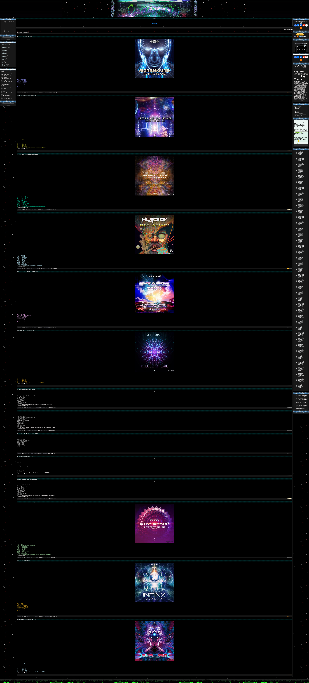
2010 (295, 74)
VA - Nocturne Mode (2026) (301, 395)
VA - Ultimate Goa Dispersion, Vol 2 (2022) (26, 389)
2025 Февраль (301, 367)
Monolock (299, 92)
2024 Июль (300, 358)
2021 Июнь (300, 314)
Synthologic (296, 97)
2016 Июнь (300, 241)
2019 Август (300, 287)
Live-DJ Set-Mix (5, 65)
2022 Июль (300, 329)
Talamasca (296, 99)
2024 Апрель (300, 355)
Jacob (302, 92)
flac (303, 65)
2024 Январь (300, 351)
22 (301, 49)
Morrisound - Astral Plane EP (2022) (24, 36)
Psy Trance (299, 78)
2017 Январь (300, 250)
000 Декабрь (300, 151)
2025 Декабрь (301, 379)
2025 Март (300, 368)
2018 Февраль (301, 265)
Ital (300, 96)
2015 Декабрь (301, 234)
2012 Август (300, 186)
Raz (306, 94)
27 (297, 50)
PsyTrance (299, 65)
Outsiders (301, 99)
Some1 (303, 96)
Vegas (295, 96)
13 (297, 47)
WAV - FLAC (4, 64)
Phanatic (303, 97)
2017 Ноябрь (300, 262)
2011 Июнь (300, 169)
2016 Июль (300, 242)
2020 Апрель (300, 297)
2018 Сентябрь (301, 274)
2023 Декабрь (301, 350)
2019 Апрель (300, 282)
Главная (18, 32)
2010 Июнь (300, 154)
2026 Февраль (301, 381)
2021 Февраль (301, 309)
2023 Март (300, 339)
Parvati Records (297, 84)
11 (306, 46)
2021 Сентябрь (301, 317)
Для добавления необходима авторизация (301, 145)
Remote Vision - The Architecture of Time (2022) (27, 433)
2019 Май (300, 283)
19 (295, 49)
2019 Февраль (301, 280)
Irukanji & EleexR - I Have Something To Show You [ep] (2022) (30, 410)
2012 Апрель (300, 181)
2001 (303, 66)
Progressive (299, 71)
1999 (299, 69)
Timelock (300, 94)
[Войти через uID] (295, 25)
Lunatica (295, 98)
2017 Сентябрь (301, 259)
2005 (295, 67)
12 (295, 47)
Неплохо (298, 109)
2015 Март (300, 223)
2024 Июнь (300, 357)
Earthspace (296, 94)
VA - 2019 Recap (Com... (6, 89)
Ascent (295, 92)
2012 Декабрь (301, 190)
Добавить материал (288, 29)
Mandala (295, 100)
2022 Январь (300, 322)
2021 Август (300, 316)
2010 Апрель (300, 152)
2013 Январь (300, 192)
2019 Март (300, 281)
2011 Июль (300, 170)
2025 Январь (300, 365)
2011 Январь (300, 163)
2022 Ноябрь (300, 334)
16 (302, 47)
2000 (303, 74)
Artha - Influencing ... (5, 78)
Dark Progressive (304, 83)
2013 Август (300, 200)
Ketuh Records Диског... (6, 98)
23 (302, 49)
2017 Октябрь (301, 260)
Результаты (296, 114)
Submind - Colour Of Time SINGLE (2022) (26, 330)
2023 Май (300, 341)
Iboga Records (297, 83)
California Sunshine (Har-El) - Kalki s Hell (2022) (27, 479)
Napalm (40, 92)
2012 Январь (300, 177)
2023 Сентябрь (301, 346)
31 (304, 50)
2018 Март (300, 266)
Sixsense (305, 92)
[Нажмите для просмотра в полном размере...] (154, 77)
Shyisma (302, 91)
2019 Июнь (300, 285)
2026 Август (300, 388)
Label (3, 59)
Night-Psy (4, 48)
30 (302, 50)
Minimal (295, 89)
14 (299, 47)
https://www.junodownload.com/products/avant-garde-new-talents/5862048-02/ (35, 472)
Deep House (296, 88)
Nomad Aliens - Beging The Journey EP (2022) (27, 95)
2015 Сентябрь (301, 230)
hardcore (296, 82)
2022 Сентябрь (301, 332)
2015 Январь (300, 221)
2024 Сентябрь (301, 361)
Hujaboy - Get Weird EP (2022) (23, 212)
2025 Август (300, 374)
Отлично (298, 107)
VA (2, 61)
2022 (22, 32)
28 (299, 50)
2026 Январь (300, 380)
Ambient (3, 55)
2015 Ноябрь (300, 233)
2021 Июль (300, 315)
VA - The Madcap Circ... (6, 95)
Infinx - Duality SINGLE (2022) (23, 560)
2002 (305, 65)
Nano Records (303, 86)
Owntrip (302, 93)
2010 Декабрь (301, 161)
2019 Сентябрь (301, 288)
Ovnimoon (303, 89)
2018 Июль (300, 271)
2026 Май (300, 385)
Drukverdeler (302, 90)
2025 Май (300, 370)
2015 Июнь (300, 227)
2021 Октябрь (301, 318)
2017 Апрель (300, 253)
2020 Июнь (300, 299)
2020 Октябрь (301, 304)
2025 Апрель (300, 369)
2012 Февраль (301, 178)
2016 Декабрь (301, 248)
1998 (299, 74)
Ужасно (297, 112)
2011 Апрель (300, 166)
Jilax (305, 91)
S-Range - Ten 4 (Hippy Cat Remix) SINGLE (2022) (27, 271)
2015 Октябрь (301, 231)
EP (301, 65)
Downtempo (300, 73)
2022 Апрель (300, 326)
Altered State (303, 95)
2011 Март (300, 165)
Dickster (295, 91)
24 (304, 49)
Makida (295, 90)
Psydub (299, 76)
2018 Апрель (300, 268)
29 (301, 50)
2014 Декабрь (301, 219)
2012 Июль (300, 184)
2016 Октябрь (301, 246)
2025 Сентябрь (301, 375)
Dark (307, 73)
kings (40, 407)
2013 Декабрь (301, 205)
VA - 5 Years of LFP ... (5, 84)
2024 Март (300, 353)
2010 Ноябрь (300, 160)
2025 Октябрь (301, 376)
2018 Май (300, 269)
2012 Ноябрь (300, 189)
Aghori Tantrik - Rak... (5, 75)
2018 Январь (300, 264)
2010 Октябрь (301, 159)
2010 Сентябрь (301, 158)
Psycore (295, 76)
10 (304, 46)
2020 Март (300, 295)
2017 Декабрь (301, 263)
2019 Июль (300, 286)
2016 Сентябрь (301, 245)
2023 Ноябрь (300, 349)
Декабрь (25, 32)
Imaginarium (298, 93)
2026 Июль (300, 387)
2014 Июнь (300, 212)
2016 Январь (300, 235)
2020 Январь (300, 293)
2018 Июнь (300, 270)
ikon (295, 93)
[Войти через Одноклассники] (301, 28)
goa (295, 69)
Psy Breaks (296, 85)
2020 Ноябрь (300, 305)
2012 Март (300, 180)
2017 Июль (300, 257)
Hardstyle (296, 87)
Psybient (306, 74)
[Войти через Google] (306, 25)
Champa (299, 95)
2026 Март (300, 382)
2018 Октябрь (301, 275)
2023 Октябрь (301, 347)
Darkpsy (298, 81)
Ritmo (299, 91)
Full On (3, 56)
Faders (295, 101)
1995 (301, 74)
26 (295, 50)
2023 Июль (300, 344)
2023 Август (300, 345)
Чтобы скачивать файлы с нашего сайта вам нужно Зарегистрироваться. (154, 19)
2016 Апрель (300, 239)
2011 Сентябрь (301, 172)
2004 (295, 68)
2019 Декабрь (301, 292)
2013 (299, 82)
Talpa (304, 99)
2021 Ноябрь (300, 320)
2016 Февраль (301, 236)
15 (301, 47)
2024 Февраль (301, 352)
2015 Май (300, 225)
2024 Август (300, 359)
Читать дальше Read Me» (23, 89)
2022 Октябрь (301, 333)
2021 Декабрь (301, 321)
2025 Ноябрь (300, 378)
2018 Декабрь (301, 277)
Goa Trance (4, 45)
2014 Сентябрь (301, 216)
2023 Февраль (301, 338)
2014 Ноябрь (300, 218)
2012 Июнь (300, 183)
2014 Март (300, 209)
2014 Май (300, 211)
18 (306, 47)
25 (306, 49)
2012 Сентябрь (301, 187)
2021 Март (300, 310)
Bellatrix (298, 96)
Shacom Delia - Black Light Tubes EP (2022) (26, 619)
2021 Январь (300, 308)
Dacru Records (297, 86)
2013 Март (300, 194)
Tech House (303, 87)
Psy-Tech (4, 53)
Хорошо (297, 108)
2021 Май (300, 312)
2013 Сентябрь (301, 201)
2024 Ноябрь (300, 363)
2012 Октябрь (301, 188)
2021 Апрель (300, 311)
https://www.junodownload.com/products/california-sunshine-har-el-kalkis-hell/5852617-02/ (37, 495)
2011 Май (300, 167)
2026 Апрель (300, 384)
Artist (3, 62)
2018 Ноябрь (300, 276)
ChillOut (297, 68)
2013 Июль (300, 199)
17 (304, 47)
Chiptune (4, 50)
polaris (303, 100)
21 (299, 49)
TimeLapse (299, 101)
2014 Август (300, 215)
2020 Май (300, 298)
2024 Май (300, 356)
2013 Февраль (301, 193)
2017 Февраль (301, 251)
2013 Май (300, 196)
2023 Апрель (300, 340)
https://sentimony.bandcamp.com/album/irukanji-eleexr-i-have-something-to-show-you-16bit (37, 427)
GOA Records (303, 84)
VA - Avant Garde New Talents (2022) (25, 456)
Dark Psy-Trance (5, 44)
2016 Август (300, 244)
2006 (301, 68)
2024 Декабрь (301, 364)
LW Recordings (302, 88)
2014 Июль (300, 213)
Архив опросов (303, 114)
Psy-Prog (3, 80)
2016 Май (300, 240)
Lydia (306, 98)
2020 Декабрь (301, 306)
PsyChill (304, 73)
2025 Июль (300, 373)
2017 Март (300, 252)
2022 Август (300, 330)
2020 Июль (300, 300)
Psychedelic (304, 68)
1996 (299, 67)
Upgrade (296, 95)
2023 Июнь (300, 343)
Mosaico (299, 89)
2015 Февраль (301, 222)
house (299, 87)
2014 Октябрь (301, 217)
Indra (304, 94)
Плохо (297, 111)
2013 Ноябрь (300, 204)
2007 (305, 66)
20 (297, 49)
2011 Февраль (301, 164)
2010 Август (300, 157)
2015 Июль (300, 228)
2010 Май (300, 153)
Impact (298, 90)
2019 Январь (300, 279)
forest (295, 65)
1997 (297, 69)
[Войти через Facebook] (301, 25)
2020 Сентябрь (301, 303)
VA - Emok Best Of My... (6, 81)
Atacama (302, 98)
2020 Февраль (301, 294)
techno (295, 66)
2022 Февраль (301, 323)
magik (300, 97)
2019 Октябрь (301, 289)
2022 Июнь (300, 328)
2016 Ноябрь (300, 247)
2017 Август (300, 258)
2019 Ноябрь (300, 291)
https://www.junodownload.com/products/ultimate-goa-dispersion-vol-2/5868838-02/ (36, 404)
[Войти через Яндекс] (303, 25)
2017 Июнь (300, 256)
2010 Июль (300, 155)
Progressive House (303, 85)
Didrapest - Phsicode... (5, 92)
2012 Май (300, 182)
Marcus (299, 98)
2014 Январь (300, 206)
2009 (297, 67)
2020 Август (300, 301)
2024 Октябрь (301, 362)
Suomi (3, 58)
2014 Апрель (300, 210)
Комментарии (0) (53, 92)
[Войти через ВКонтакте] (298, 25)
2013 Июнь (300, 198)
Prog (306, 82)
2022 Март (300, 324)
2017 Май (300, 254)
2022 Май (300, 327)
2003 (302, 67)
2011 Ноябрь (300, 175)
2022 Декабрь (301, 335)
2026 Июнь (300, 386)
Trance (304, 81)
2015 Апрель (300, 224)
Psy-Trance (4, 47)
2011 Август (300, 171)
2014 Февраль (301, 207)
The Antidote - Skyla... (5, 87)
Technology (300, 100)
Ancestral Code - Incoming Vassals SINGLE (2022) (27, 154)
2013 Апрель (300, 195)
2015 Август (300, 229)
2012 (301, 81)
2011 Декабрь (301, 176)
